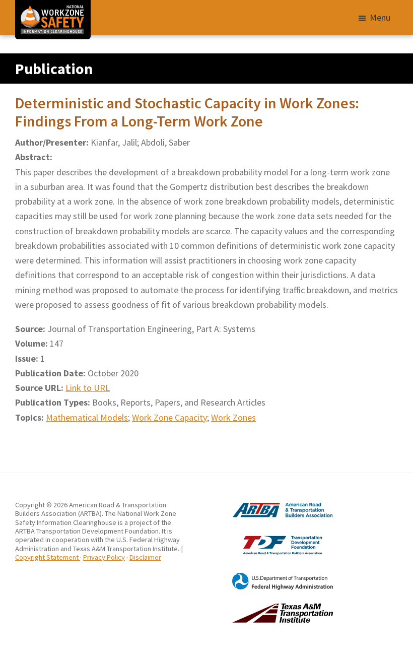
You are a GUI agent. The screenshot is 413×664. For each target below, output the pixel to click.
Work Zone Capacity (169, 417)
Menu (380, 17)
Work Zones (233, 417)
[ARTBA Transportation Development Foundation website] (269, 535)
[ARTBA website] (269, 504)
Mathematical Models (87, 417)
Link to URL (87, 387)
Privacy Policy (104, 557)
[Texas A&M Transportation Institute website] (269, 607)
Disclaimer (145, 557)
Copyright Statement (47, 557)
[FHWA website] (269, 576)
